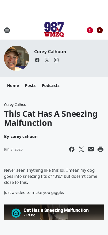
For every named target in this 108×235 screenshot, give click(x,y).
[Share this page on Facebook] (71, 149)
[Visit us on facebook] (37, 60)
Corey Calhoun (50, 51)
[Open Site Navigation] (7, 30)
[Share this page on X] (81, 149)
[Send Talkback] (90, 30)
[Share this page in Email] (90, 149)
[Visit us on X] (47, 60)
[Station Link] (54, 30)
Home (13, 85)
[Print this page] (100, 149)
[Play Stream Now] (100, 30)
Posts (30, 85)
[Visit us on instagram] (56, 60)
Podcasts (51, 85)
